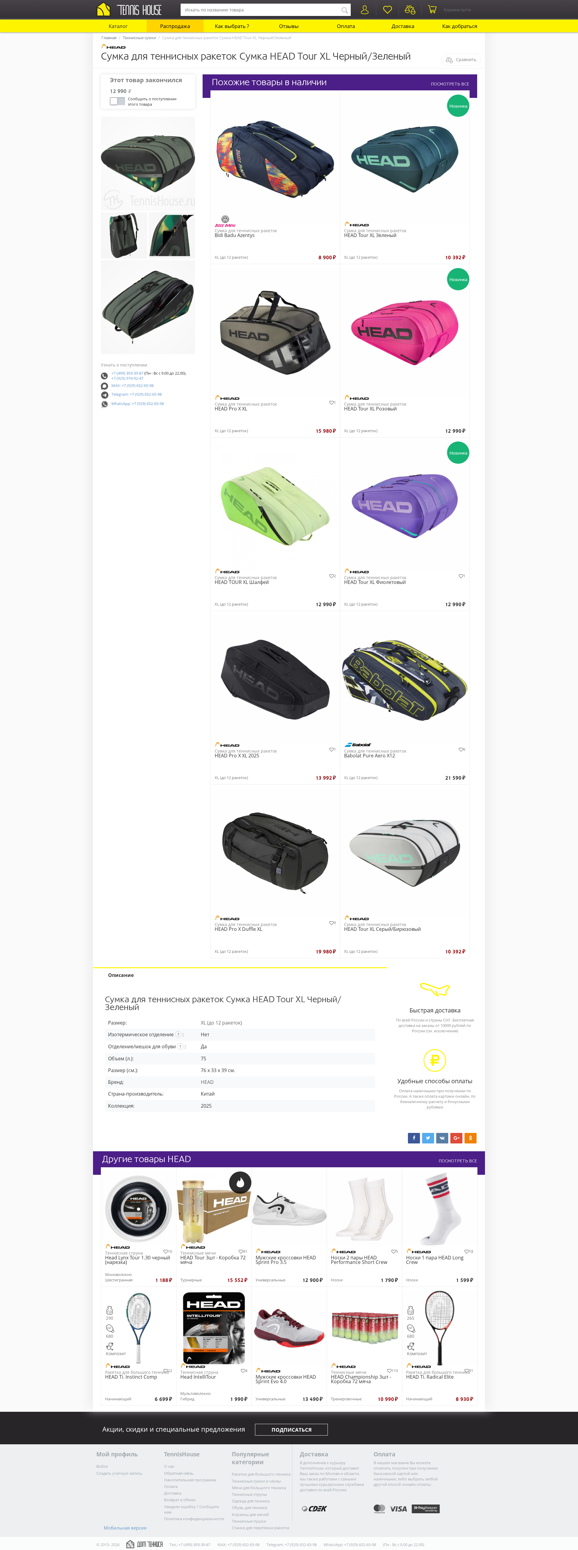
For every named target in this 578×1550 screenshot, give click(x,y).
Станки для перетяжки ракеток (261, 1527)
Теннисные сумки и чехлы (256, 1481)
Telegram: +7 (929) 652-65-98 (136, 394)
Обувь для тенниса (249, 1507)
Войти (102, 1466)
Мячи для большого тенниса (259, 1487)
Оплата (346, 26)
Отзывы (289, 26)
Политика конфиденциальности (194, 1518)
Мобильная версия (125, 1528)
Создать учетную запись (119, 1473)
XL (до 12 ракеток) (221, 1022)
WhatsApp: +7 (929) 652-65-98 (137, 403)
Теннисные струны (249, 1494)
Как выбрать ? (232, 26)
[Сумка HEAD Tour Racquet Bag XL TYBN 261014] (148, 164)
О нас (169, 1466)
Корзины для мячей (250, 1514)
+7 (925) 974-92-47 (127, 378)
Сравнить (466, 59)
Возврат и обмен (180, 1499)
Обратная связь (179, 1473)
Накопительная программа (190, 1480)
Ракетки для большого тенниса (261, 1474)
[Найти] (344, 9)
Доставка (403, 26)
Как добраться (459, 26)
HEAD (207, 1082)
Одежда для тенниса (250, 1501)
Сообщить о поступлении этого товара (152, 101)
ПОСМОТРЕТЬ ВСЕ (450, 84)
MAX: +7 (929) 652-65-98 (132, 385)
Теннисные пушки (249, 1521)
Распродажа (175, 26)
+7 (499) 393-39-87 (127, 373)
